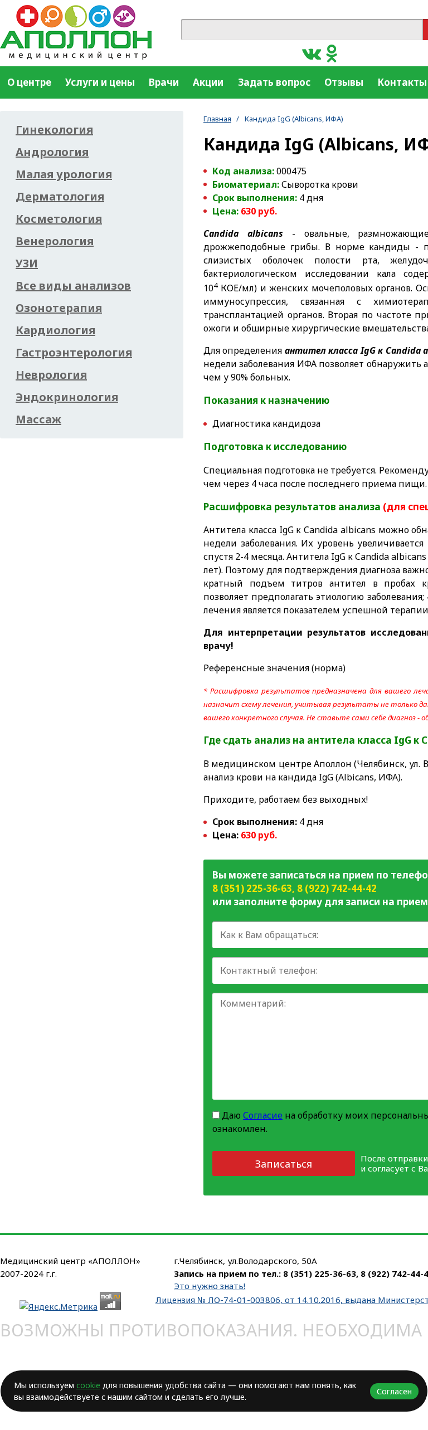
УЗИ (27, 263)
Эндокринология (67, 397)
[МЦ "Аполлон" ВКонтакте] (311, 53)
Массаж (38, 419)
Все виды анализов (73, 285)
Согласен (394, 1391)
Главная (217, 119)
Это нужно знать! (209, 1285)
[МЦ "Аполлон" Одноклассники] (331, 53)
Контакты (402, 82)
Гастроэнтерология (74, 352)
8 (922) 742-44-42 (337, 888)
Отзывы (343, 82)
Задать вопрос (274, 82)
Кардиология (55, 330)
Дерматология (60, 196)
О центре (29, 82)
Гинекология (54, 129)
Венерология (55, 241)
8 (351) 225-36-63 (252, 888)
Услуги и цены (100, 82)
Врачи (164, 82)
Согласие (263, 1115)
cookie (88, 1385)
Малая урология (64, 174)
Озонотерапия (59, 308)
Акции (208, 82)
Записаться (283, 1163)
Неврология (51, 374)
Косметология (59, 218)
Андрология (52, 152)
